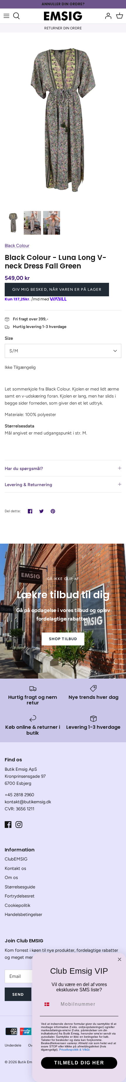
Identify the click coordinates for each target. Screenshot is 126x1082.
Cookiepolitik (17, 905)
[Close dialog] (119, 959)
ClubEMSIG (16, 859)
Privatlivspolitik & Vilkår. (74, 1049)
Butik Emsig (27, 1062)
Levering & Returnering (28, 484)
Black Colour (17, 245)
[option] (63, 120)
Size (9, 338)
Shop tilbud (63, 639)
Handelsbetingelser (23, 914)
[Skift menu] (6, 15)
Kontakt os (15, 868)
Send (18, 994)
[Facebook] (8, 824)
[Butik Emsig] (63, 16)
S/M (14, 351)
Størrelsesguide (20, 887)
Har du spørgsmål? (24, 468)
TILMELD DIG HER (79, 1062)
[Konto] (106, 15)
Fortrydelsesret (20, 896)
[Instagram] (19, 824)
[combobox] (49, 1004)
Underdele (13, 1045)
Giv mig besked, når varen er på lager (56, 289)
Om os (11, 877)
